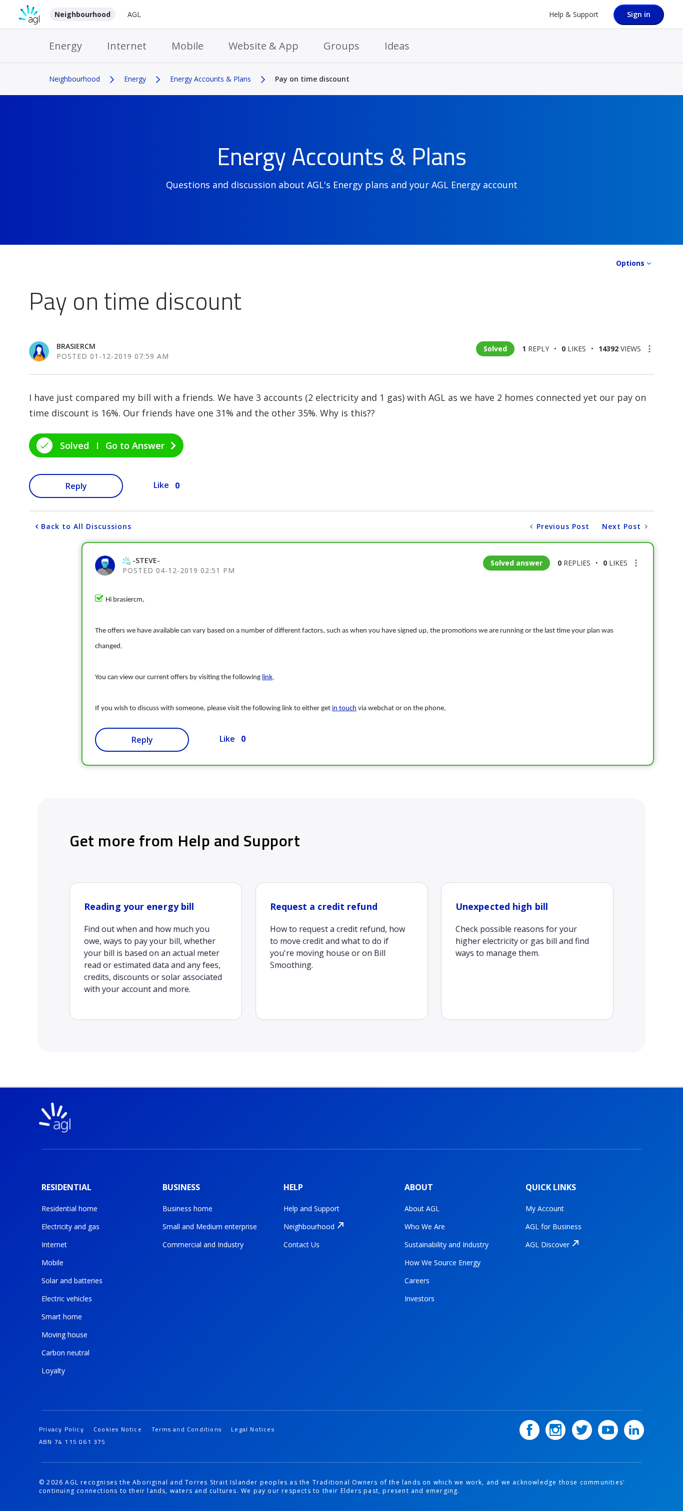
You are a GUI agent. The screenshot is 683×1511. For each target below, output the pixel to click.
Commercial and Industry (203, 1244)
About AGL (422, 1208)
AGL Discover (548, 1244)
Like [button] (161, 484)
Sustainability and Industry (446, 1244)
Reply (76, 485)
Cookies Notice (118, 1429)
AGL (134, 14)
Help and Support (312, 1208)
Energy (65, 46)
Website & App (263, 46)
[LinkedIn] (634, 1430)
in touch (344, 708)
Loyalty (53, 1370)
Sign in (638, 14)
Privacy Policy (61, 1429)
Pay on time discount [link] (312, 79)
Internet (126, 46)
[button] (649, 348)
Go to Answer (135, 445)
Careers (417, 1280)
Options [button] (630, 263)
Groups (342, 46)
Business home (187, 1208)
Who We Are (424, 1226)
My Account (545, 1208)
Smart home (62, 1316)
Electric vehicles (67, 1298)
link (267, 677)
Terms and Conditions (187, 1429)
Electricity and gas (71, 1226)
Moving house (65, 1334)
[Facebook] (530, 1430)
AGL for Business (554, 1226)
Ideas (397, 46)
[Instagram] (556, 1430)
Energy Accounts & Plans (210, 79)
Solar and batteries (72, 1280)
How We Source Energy (442, 1262)
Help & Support (573, 14)
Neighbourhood (82, 14)
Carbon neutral (66, 1352)
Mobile (188, 46)
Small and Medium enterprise (209, 1226)
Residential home (70, 1208)
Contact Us (302, 1244)
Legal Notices (252, 1429)
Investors (419, 1298)
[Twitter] (582, 1430)
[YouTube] (608, 1430)
